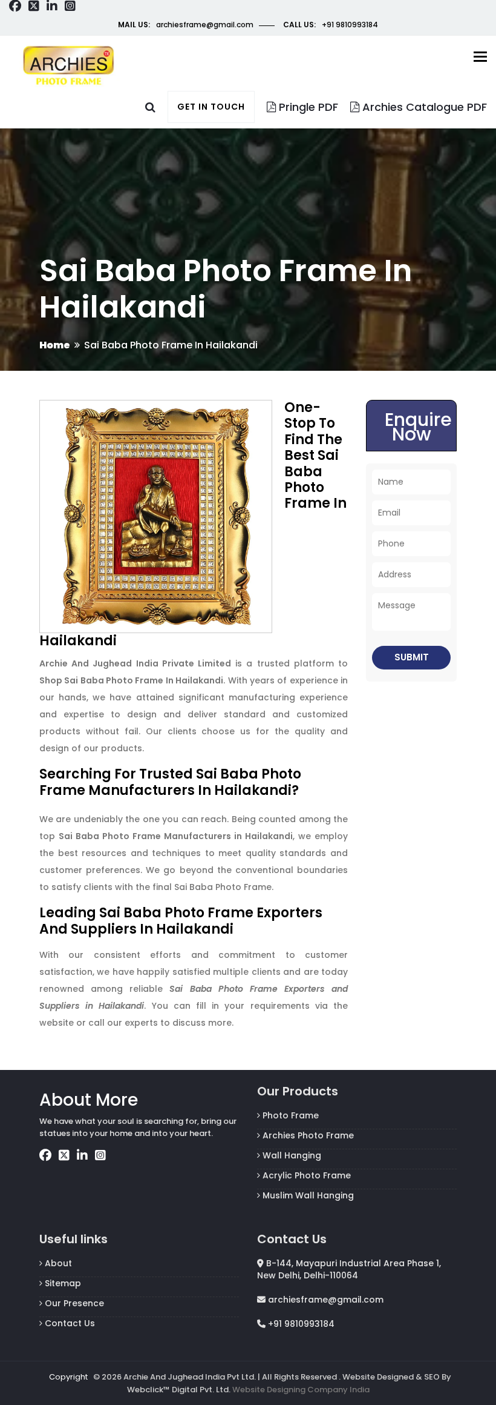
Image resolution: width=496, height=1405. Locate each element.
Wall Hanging (290, 1155)
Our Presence (73, 1303)
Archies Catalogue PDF (423, 107)
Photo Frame (289, 1115)
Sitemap (61, 1283)
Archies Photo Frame (307, 1135)
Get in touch (211, 107)
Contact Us (68, 1323)
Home (54, 345)
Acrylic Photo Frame (305, 1175)
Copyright (68, 1377)
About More (88, 1100)
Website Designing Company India (301, 1389)
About (57, 1263)
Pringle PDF (307, 107)
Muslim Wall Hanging (307, 1195)
